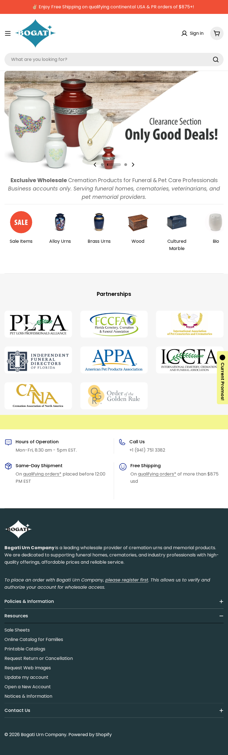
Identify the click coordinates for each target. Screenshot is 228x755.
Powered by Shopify (90, 734)
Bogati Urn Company (43, 734)
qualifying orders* (42, 474)
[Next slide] (133, 164)
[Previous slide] (95, 164)
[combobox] (114, 59)
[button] (102, 164)
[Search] (215, 59)
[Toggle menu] (7, 33)
